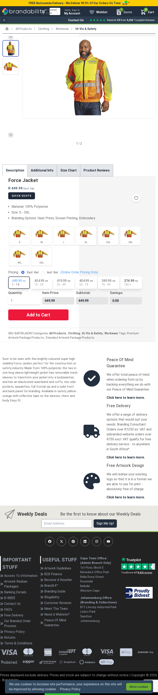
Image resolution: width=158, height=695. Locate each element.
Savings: (116, 293)
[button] (150, 77)
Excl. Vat (33, 272)
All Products (24, 28)
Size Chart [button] (68, 170)
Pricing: (13, 272)
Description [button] (15, 170)
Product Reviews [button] (97, 170)
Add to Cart (38, 314)
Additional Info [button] (42, 170)
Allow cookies (138, 686)
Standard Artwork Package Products (70, 337)
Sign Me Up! (105, 523)
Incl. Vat (52, 272)
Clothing (43, 28)
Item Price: (50, 293)
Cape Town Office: (93, 558)
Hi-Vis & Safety (86, 28)
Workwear (62, 28)
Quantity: (15, 293)
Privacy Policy (70, 689)
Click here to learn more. (126, 398)
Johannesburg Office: (96, 598)
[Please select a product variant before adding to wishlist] (136, 198)
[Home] (7, 29)
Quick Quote (21, 195)
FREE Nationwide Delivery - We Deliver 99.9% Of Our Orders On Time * (79, 3)
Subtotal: (83, 293)
